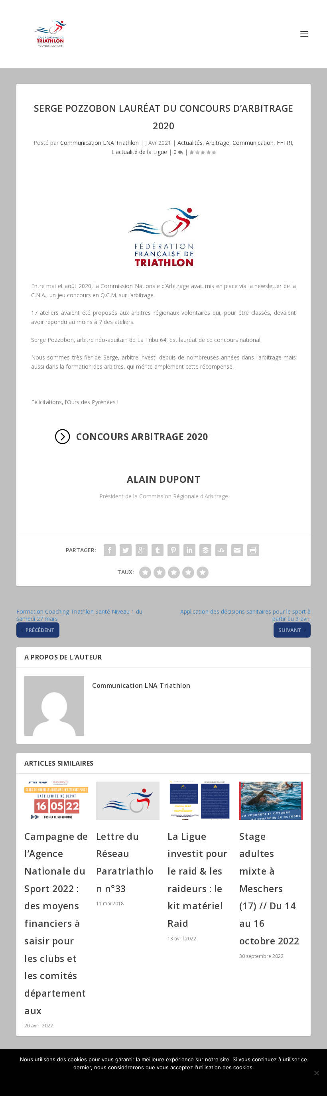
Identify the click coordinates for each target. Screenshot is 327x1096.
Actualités (190, 142)
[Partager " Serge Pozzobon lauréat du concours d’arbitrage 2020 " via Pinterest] (173, 550)
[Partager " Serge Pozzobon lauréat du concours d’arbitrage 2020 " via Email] (237, 550)
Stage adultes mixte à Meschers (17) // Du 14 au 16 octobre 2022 (269, 888)
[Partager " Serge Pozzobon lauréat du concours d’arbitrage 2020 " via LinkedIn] (189, 550)
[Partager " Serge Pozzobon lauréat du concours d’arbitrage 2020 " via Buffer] (205, 550)
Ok (163, 1081)
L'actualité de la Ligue (139, 152)
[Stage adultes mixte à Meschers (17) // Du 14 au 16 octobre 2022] (271, 801)
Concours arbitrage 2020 (142, 436)
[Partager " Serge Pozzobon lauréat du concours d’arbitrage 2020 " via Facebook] (110, 550)
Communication (253, 142)
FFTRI (284, 142)
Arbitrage (217, 142)
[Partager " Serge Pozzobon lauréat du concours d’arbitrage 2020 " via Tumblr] (157, 550)
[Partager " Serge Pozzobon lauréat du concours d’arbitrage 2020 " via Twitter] (126, 550)
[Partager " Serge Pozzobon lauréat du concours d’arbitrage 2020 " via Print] (253, 550)
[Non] (316, 1073)
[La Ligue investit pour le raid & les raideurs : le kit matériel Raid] (199, 801)
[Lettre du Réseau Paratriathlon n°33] (128, 801)
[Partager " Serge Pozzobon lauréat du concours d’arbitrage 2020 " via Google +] (142, 550)
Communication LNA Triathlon (99, 142)
